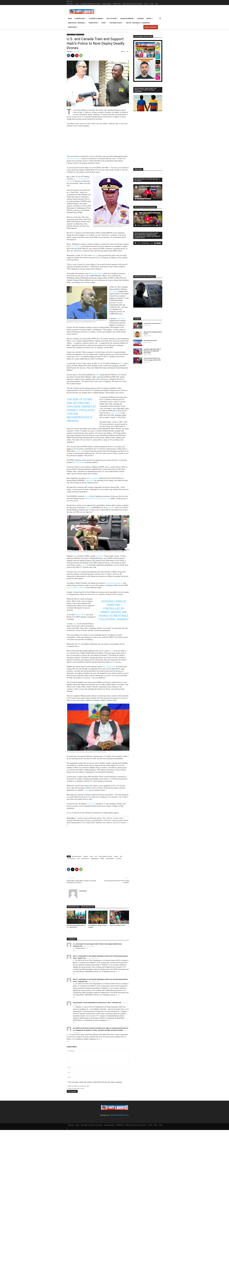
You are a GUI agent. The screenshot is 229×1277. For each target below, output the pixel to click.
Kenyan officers (80, 614)
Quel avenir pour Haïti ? (150, 340)
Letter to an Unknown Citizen (117, 925)
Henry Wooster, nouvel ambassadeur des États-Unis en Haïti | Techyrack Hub (97, 1002)
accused (83, 565)
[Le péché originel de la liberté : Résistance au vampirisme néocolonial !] (137, 351)
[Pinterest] (77, 55)
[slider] (158, 243)
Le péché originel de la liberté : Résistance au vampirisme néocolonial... (152, 350)
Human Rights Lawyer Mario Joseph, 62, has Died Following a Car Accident (81, 881)
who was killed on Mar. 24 (76, 587)
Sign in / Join (70, 1)
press (111, 291)
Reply (74, 950)
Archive (77, 3)
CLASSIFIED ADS (116, 3)
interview (111, 507)
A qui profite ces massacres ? (152, 323)
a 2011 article (115, 413)
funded (87, 496)
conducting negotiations (114, 583)
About (156, 3)
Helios (100, 273)
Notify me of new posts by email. (76, 1088)
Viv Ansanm (118, 858)
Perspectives (93, 23)
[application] (147, 219)
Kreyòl (149, 18)
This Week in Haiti (115, 23)
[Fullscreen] (160, 225)
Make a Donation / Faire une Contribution (132, 3)
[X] (72, 55)
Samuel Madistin (110, 858)
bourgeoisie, (91, 803)
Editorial (140, 18)
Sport (103, 23)
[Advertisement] (129, 12)
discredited (99, 556)
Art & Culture (111, 18)
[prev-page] (68, 931)
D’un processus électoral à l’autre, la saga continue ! (116, 881)
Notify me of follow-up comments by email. (78, 1086)
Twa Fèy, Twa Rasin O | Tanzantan (138, 23)
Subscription (70, 3)
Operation (94, 273)
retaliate (86, 790)
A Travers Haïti (79, 18)
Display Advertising (106, 3)
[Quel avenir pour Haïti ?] (137, 343)
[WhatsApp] (81, 55)
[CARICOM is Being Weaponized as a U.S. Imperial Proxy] (76, 917)
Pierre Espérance (71, 858)
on (127, 822)
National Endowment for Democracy (97, 498)
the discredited (94, 478)
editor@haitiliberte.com (119, 1115)
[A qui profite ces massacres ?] (137, 325)
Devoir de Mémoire (126, 18)
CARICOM (85, 856)
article (122, 363)
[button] (160, 18)
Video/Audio (72, 27)
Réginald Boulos (94, 858)
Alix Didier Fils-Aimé (76, 856)
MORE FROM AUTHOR (87, 907)
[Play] (136, 225)
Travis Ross (69, 51)
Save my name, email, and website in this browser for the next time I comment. (95, 1082)
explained (78, 451)
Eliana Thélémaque (109, 666)
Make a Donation (151, 27)
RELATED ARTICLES (73, 907)
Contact (152, 3)
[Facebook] (68, 55)
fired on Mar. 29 (75, 246)
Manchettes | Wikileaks (76, 23)
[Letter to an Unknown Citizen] (119, 917)
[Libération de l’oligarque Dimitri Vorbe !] (137, 334)
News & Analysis (86, 32)
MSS (121, 856)
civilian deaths (79, 462)
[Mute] (157, 225)
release (115, 291)
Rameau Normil (85, 858)
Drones (91, 856)
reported (74, 158)
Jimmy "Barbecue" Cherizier (105, 856)
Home (70, 18)
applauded (89, 480)
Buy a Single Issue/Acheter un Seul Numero (90, 3)
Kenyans (116, 856)
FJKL (88, 507)
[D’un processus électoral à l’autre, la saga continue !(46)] (137, 360)
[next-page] (71, 931)
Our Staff (146, 3)
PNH (78, 858)
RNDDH (102, 858)
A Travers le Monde (96, 18)
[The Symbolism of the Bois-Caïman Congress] (98, 917)
